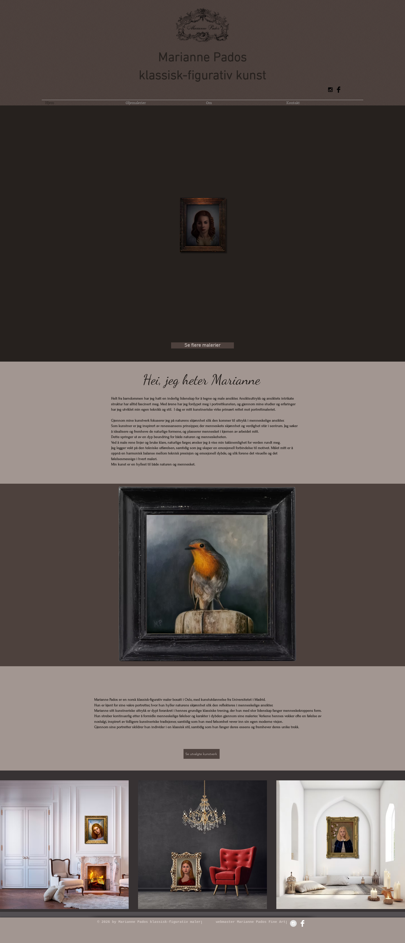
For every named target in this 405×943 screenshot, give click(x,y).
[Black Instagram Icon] (330, 89)
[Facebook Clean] (302, 923)
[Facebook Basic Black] (338, 89)
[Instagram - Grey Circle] (293, 923)
